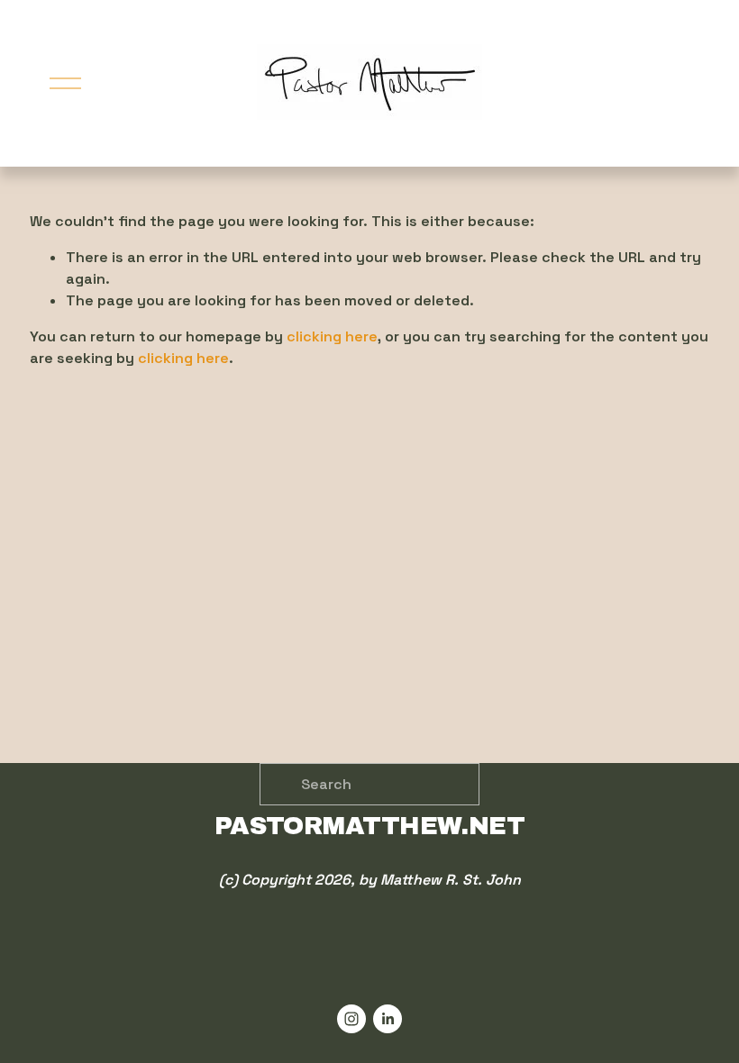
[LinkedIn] (387, 1018)
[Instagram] (351, 1018)
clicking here (332, 336)
